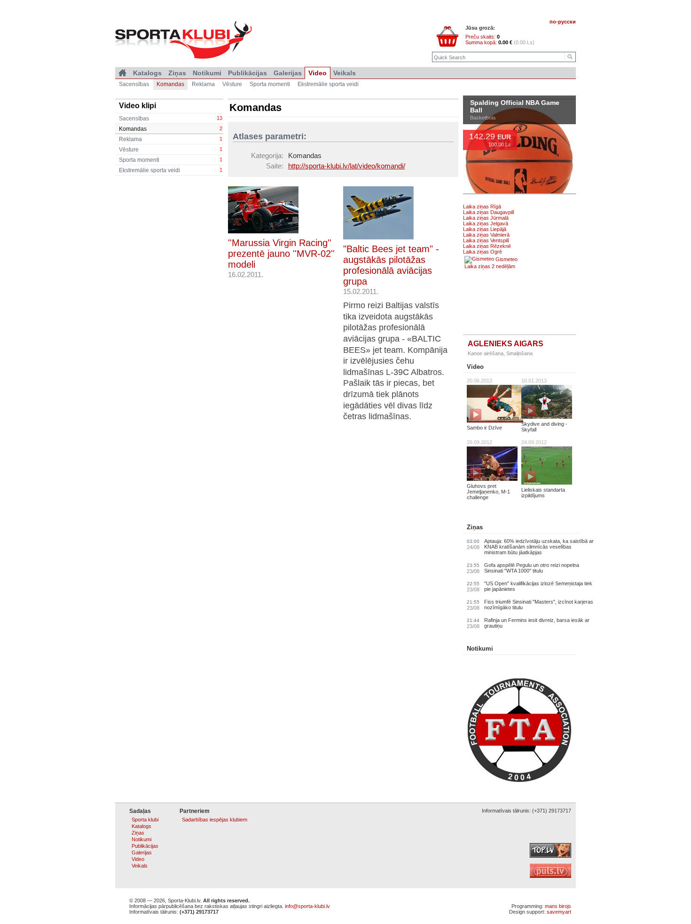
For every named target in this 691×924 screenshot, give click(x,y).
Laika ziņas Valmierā (486, 235)
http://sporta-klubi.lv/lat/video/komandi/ (346, 166)
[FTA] (519, 780)
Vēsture (170, 149)
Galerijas (288, 73)
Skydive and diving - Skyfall (544, 426)
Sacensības (170, 118)
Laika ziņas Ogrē (482, 252)
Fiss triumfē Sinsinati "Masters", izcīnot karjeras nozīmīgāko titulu (538, 604)
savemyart (559, 912)
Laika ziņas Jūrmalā (486, 218)
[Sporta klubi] (122, 73)
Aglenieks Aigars (505, 344)
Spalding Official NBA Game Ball (514, 110)
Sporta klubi (145, 819)
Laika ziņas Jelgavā (485, 223)
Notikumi (480, 648)
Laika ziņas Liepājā (484, 229)
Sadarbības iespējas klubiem (214, 819)
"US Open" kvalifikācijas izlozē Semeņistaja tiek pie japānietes (538, 586)
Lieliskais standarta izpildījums (543, 492)
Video (475, 366)
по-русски (563, 21)
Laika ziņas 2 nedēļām (489, 266)
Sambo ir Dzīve (484, 427)
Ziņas (475, 527)
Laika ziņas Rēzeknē (487, 246)
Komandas (170, 129)
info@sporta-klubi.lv (307, 906)
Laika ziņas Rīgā (482, 206)
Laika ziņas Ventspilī (486, 240)
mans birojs (558, 906)
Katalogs (147, 73)
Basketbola (482, 121)
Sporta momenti (170, 160)
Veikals (344, 73)
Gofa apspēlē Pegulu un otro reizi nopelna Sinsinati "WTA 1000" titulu (531, 568)
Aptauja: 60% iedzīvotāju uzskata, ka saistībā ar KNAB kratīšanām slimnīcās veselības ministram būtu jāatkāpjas (539, 546)
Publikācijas (247, 73)
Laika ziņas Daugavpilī (488, 212)
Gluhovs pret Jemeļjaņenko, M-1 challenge (488, 491)
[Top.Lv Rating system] (550, 856)
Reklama (170, 139)
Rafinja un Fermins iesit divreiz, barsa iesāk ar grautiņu (536, 623)
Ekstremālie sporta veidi (170, 170)
